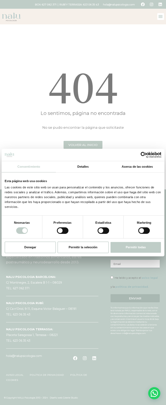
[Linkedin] (160, 4)
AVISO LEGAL (15, 374)
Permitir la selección (83, 247)
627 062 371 (49, 4)
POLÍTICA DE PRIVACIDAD (45, 374)
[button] (160, 16)
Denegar (30, 247)
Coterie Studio (70, 397)
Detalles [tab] (83, 166)
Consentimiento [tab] (28, 166)
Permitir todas (136, 247)
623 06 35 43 (91, 4)
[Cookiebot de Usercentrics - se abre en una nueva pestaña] (143, 155)
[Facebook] (143, 4)
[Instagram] (151, 4)
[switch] (62, 230)
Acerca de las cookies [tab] (137, 166)
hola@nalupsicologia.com (119, 4)
